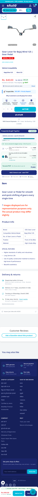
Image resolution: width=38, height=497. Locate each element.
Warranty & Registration (8, 432)
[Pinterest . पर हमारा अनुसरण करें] (10, 485)
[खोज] (28, 10)
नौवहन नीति (4, 451)
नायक (21, 386)
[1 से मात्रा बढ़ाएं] (11, 109)
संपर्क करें (3, 425)
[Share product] (35, 16)
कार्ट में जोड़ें (25, 109)
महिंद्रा (21, 403)
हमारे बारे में (3, 421)
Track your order (25, 421)
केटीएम (21, 406)
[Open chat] (33, 492)
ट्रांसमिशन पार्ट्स (5, 396)
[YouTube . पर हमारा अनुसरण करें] (14, 485)
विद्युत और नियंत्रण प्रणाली (7, 390)
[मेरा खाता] (30, 5)
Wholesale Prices (6, 435)
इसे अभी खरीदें (19, 115)
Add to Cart (18, 493)
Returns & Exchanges (26, 425)
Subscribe (32, 471)
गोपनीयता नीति (4, 444)
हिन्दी (14, 481)
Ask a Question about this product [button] (19, 335)
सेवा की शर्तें (4, 454)
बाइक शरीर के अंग (5, 386)
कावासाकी (22, 413)
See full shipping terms (8, 304)
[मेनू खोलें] (3, 5)
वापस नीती (3, 448)
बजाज (21, 383)
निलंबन (2, 400)
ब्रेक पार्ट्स (3, 383)
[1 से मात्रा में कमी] (4, 109)
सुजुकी (21, 393)
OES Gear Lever (7, 62)
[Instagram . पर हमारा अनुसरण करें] (6, 485)
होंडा (21, 390)
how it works (23, 299)
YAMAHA (22, 400)
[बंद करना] (34, 10)
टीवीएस (21, 396)
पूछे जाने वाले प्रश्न (5, 428)
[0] (34, 5)
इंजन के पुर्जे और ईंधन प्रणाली (8, 393)
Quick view (12, 160)
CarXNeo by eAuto (6, 403)
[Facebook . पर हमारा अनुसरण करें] (2, 485)
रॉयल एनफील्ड (23, 410)
